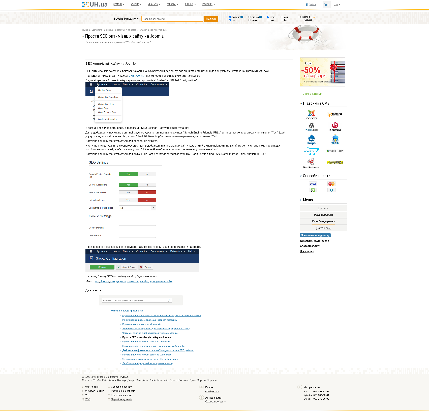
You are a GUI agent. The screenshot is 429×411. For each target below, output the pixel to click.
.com (272, 17)
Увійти (313, 4)
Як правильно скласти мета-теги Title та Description (150, 359)
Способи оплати (310, 245)
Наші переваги (323, 214)
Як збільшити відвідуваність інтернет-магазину (147, 363)
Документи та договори (314, 240)
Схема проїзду (214, 401)
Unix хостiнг (92, 386)
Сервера (171, 4)
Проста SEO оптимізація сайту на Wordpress (146, 354)
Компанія (207, 4)
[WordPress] (311, 130)
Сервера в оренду (121, 386)
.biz (285, 20)
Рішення (189, 4)
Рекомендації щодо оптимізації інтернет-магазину (149, 319)
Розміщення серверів (123, 390)
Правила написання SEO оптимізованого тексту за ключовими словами (161, 315)
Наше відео (307, 251)
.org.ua (255, 17)
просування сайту (161, 281)
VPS (87, 395)
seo (97, 281)
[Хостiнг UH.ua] (96, 6)
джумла (121, 281)
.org (286, 17)
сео (112, 281)
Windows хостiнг (94, 390)
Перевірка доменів (121, 399)
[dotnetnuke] (311, 167)
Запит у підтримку (313, 93)
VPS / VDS (153, 4)
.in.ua (254, 20)
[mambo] (335, 116)
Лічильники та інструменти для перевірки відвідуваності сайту (156, 328)
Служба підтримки (323, 221)
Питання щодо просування (128, 310)
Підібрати (211, 18)
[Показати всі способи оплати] (331, 191)
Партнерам (323, 228)
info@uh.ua (212, 391)
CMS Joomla (136, 75)
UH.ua (124, 376)
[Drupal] (311, 144)
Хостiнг (135, 4)
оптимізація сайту (138, 281)
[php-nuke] (335, 163)
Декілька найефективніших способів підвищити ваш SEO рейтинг (158, 350)
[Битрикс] (335, 130)
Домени (117, 4)
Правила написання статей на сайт (141, 324)
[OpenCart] (312, 154)
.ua (233, 20)
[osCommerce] (335, 152)
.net (272, 20)
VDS (87, 399)
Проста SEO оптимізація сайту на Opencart (146, 341)
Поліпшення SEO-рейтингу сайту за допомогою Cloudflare (154, 346)
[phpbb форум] (335, 144)
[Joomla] (311, 119)
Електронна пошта (121, 395)
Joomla (104, 281)
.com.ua (235, 17)
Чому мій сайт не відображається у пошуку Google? (150, 333)
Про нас (323, 208)
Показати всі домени (305, 18)
